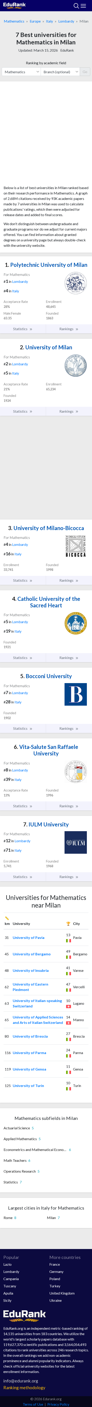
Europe (35, 21)
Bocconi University (46, 676)
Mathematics (14, 21)
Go (85, 71)
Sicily (7, 1300)
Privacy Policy (58, 1404)
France (54, 1264)
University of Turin (28, 1085)
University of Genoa (29, 1069)
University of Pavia (28, 937)
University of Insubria (31, 970)
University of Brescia (30, 1036)
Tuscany (9, 1286)
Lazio (7, 1264)
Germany (56, 1271)
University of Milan (46, 347)
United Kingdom (62, 1293)
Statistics (20, 329)
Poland (54, 1279)
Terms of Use (33, 1404)
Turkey (54, 1286)
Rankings (66, 329)
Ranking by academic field (46, 63)
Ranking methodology (24, 1387)
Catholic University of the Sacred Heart (46, 602)
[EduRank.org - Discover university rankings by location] (14, 5)
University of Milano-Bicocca (46, 528)
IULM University (46, 824)
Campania (11, 1279)
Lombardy (66, 21)
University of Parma (29, 1052)
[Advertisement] (46, 135)
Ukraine (55, 1300)
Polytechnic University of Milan (46, 264)
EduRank (67, 50)
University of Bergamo (32, 954)
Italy (49, 21)
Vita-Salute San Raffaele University (46, 750)
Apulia (8, 1293)
